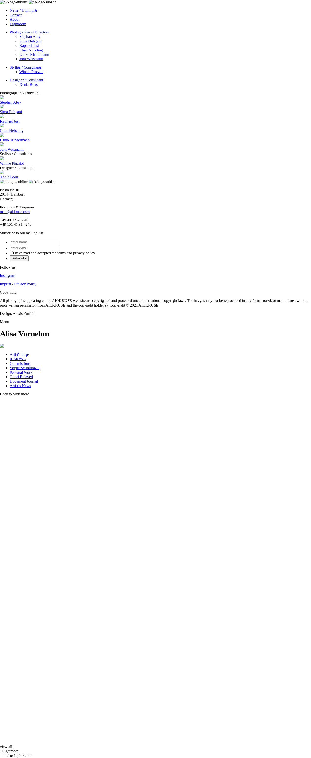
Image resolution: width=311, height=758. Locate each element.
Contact (16, 15)
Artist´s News (20, 386)
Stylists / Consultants (26, 67)
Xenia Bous (28, 85)
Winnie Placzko (31, 72)
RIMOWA (18, 359)
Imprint (5, 284)
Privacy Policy (25, 284)
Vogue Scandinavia (24, 368)
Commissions (20, 363)
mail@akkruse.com (15, 212)
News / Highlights (24, 10)
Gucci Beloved (21, 377)
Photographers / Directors (29, 32)
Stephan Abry (30, 36)
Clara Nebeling (31, 50)
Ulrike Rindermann (34, 54)
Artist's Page (19, 354)
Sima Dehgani (30, 41)
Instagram (7, 276)
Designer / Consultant (26, 80)
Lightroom (18, 24)
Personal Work (21, 372)
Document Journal (24, 381)
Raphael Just (29, 45)
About (14, 19)
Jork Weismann (31, 59)
